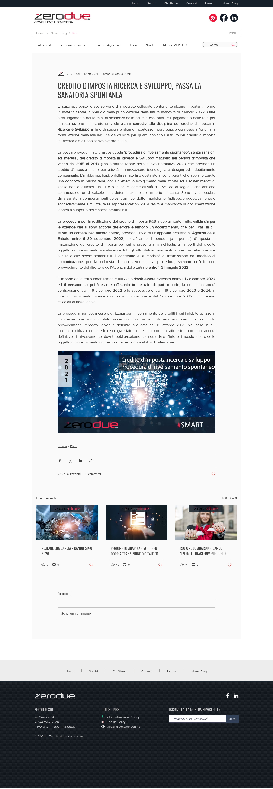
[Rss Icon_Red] (213, 18)
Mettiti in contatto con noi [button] (123, 726)
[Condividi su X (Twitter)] (70, 461)
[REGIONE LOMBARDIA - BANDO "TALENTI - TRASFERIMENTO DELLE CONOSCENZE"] (206, 522)
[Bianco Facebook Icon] (227, 695)
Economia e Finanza (73, 45)
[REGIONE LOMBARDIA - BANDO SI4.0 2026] (67, 522)
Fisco (133, 45)
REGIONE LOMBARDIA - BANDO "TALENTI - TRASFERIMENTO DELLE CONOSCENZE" (203, 550)
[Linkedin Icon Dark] (234, 18)
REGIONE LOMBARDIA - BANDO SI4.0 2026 (66, 550)
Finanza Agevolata (108, 45)
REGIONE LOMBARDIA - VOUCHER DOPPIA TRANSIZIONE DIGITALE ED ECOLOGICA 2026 (134, 551)
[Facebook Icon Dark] (224, 18)
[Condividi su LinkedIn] (80, 461)
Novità (150, 45)
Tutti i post (43, 45)
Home (41, 33)
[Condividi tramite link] (91, 461)
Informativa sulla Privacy (122, 717)
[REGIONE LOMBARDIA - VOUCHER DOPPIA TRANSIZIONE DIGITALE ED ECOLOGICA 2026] (137, 522)
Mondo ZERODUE (176, 45)
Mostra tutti (229, 497)
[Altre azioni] (212, 73)
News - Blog (59, 33)
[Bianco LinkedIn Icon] (236, 695)
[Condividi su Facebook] (60, 461)
